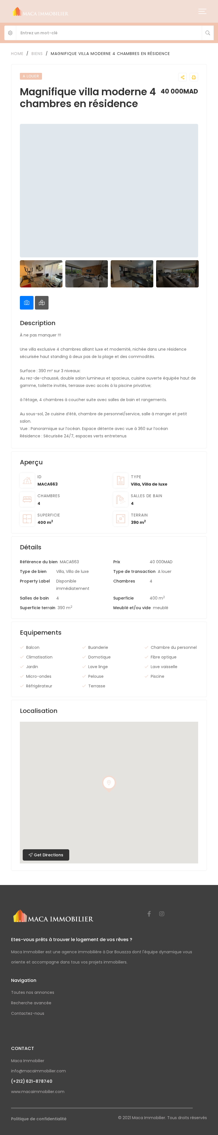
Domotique (99, 657)
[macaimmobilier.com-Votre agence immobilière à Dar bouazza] (40, 11)
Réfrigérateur (39, 686)
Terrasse (96, 686)
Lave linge (98, 667)
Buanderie (98, 647)
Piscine (157, 676)
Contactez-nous (27, 1013)
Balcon (32, 647)
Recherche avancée (31, 1003)
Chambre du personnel (174, 647)
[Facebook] (149, 914)
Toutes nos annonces (32, 992)
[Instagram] (161, 914)
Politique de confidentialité (38, 1119)
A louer (164, 571)
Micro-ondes (38, 676)
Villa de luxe (154, 484)
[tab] (26, 303)
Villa (135, 484)
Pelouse (96, 676)
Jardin (32, 667)
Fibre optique (164, 657)
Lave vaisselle (164, 667)
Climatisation (39, 657)
